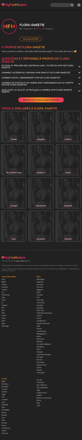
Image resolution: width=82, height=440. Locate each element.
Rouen (4, 425)
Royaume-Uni (41, 365)
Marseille (5, 405)
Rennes (4, 423)
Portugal (40, 357)
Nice (3, 418)
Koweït (39, 329)
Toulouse (5, 433)
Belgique (40, 290)
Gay (3, 297)
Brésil (38, 292)
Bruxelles (5, 387)
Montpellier (6, 410)
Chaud (4, 284)
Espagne (40, 308)
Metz (3, 407)
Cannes (4, 389)
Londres (5, 399)
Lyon (3, 402)
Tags (38, 390)
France (39, 29)
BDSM (4, 282)
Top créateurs (42, 385)
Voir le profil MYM (30, 39)
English (39, 395)
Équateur (40, 305)
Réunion (39, 360)
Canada (40, 295)
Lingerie (4, 305)
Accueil (39, 380)
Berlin (4, 381)
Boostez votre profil (44, 398)
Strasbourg (6, 428)
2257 (38, 406)
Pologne (40, 352)
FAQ (38, 403)
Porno (4, 316)
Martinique (40, 339)
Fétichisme (6, 295)
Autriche (40, 287)
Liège (4, 394)
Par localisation (42, 388)
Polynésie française (44, 354)
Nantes (4, 415)
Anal (3, 279)
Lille (3, 397)
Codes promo (42, 393)
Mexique (40, 342)
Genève (4, 392)
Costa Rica (41, 303)
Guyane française (43, 323)
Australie (40, 284)
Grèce (39, 318)
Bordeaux (5, 384)
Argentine (40, 282)
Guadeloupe (41, 321)
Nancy (4, 412)
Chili (38, 297)
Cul (3, 292)
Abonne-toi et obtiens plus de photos (41, 100)
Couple (4, 290)
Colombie (40, 300)
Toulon (4, 431)
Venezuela (40, 373)
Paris (3, 420)
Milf (3, 308)
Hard (3, 300)
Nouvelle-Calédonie (44, 344)
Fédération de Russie (44, 313)
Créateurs (40, 382)
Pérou (39, 349)
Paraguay (40, 347)
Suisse (39, 367)
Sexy (3, 323)
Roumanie (40, 362)
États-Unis (40, 310)
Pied (3, 313)
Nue (3, 310)
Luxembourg (41, 331)
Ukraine (39, 370)
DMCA (39, 400)
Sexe (3, 321)
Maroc (39, 336)
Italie (38, 326)
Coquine (5, 287)
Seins (3, 318)
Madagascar (41, 334)
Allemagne (40, 279)
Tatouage (5, 326)
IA (2, 303)
